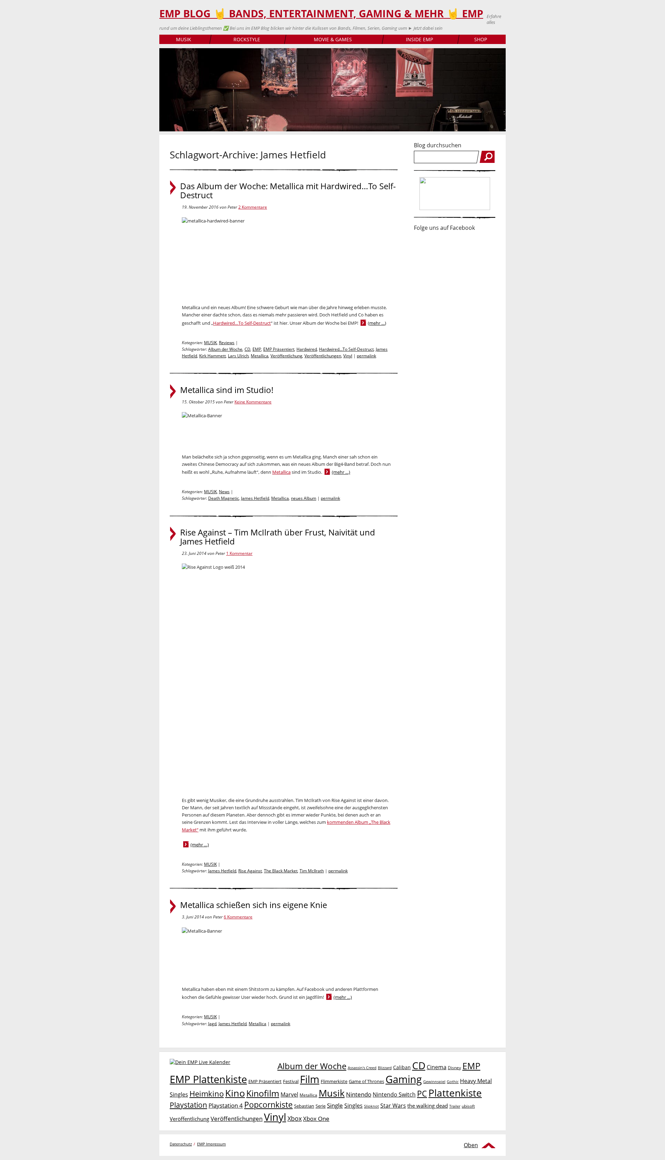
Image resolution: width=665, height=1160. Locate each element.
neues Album (303, 498)
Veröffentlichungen (322, 356)
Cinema (436, 1067)
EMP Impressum (211, 1143)
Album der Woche (225, 349)
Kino (235, 1093)
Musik (332, 1093)
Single (335, 1105)
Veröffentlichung (286, 356)
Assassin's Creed (362, 1067)
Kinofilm (262, 1093)
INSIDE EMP (419, 39)
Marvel (289, 1094)
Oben (471, 1145)
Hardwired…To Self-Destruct (242, 323)
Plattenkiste (455, 1092)
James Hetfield (255, 498)
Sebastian (304, 1106)
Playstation (188, 1105)
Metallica (259, 356)
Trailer (454, 1106)
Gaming (403, 1079)
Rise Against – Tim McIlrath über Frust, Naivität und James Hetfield (277, 537)
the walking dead (427, 1105)
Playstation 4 (226, 1105)
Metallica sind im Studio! (226, 389)
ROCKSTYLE (246, 39)
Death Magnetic (223, 498)
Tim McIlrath (312, 871)
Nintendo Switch (394, 1094)
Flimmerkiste (334, 1081)
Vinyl (347, 356)
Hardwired (306, 349)
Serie (321, 1106)
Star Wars (393, 1105)
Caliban (402, 1067)
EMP (256, 349)
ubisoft (468, 1106)
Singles (353, 1105)
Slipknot (371, 1106)
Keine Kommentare (253, 402)
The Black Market (281, 871)
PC (422, 1093)
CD (247, 349)
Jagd (212, 1024)
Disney (454, 1068)
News (224, 492)
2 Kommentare (252, 207)
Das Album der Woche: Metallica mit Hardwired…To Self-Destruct (288, 191)
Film (309, 1079)
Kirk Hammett (212, 356)
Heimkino (206, 1094)
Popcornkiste (268, 1104)
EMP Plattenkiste (208, 1079)
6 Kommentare (238, 917)
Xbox (294, 1118)
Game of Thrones (366, 1081)
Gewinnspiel (434, 1081)
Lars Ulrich (238, 356)
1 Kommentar (239, 553)
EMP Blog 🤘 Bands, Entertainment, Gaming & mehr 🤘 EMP (321, 13)
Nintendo (358, 1094)
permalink (366, 356)
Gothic (453, 1081)
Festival (291, 1081)
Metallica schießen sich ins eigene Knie (253, 904)
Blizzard (385, 1067)
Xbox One (316, 1119)
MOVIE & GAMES (333, 39)
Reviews (226, 343)
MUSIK (183, 39)
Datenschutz (181, 1143)
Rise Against (250, 871)
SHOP (480, 39)
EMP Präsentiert (278, 349)
